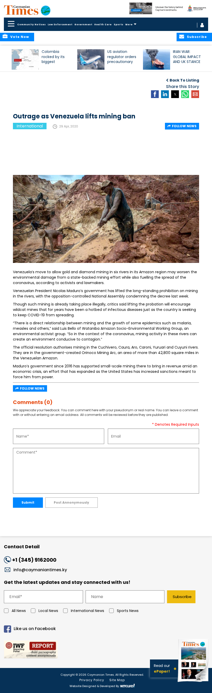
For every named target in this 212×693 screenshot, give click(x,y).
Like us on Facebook (35, 629)
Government (83, 24)
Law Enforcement (60, 24)
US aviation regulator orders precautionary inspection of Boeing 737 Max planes (121, 59)
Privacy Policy (91, 680)
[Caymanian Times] (27, 10)
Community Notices (31, 24)
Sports (118, 24)
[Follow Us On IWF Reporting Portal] (106, 650)
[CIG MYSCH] (168, 8)
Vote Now (19, 37)
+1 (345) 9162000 (34, 559)
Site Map (117, 680)
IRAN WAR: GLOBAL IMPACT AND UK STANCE (187, 56)
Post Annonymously (71, 502)
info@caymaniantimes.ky (40, 570)
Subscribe (182, 596)
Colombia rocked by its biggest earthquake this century (56, 59)
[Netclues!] (127, 686)
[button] (25, 59)
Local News (48, 610)
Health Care (103, 24)
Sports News (128, 610)
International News (87, 610)
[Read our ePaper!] (194, 683)
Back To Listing (184, 80)
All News (19, 610)
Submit (27, 502)
